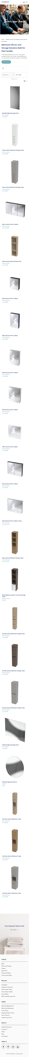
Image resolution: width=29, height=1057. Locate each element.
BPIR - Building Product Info (8, 996)
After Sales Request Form (7, 1006)
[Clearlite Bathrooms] (5, 2)
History (3, 1031)
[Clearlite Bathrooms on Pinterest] (8, 1047)
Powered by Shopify (19, 1053)
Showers (3, 968)
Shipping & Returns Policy (7, 1013)
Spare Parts (4, 970)
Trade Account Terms (6, 1017)
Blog (2, 1034)
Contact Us (4, 1029)
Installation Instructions (7, 987)
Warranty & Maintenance (7, 1008)
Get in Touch (13, 929)
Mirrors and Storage (6, 966)
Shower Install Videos (6, 989)
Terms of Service (5, 1015)
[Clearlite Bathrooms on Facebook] (3, 1047)
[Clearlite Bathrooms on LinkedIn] (18, 1047)
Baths (2, 963)
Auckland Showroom (6, 1027)
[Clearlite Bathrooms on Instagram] (13, 1047)
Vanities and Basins (6, 973)
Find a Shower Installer (7, 991)
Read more (6, 62)
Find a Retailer (5, 994)
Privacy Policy (4, 1010)
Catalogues (4, 985)
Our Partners (4, 1036)
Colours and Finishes (6, 975)
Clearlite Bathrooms (12, 1053)
